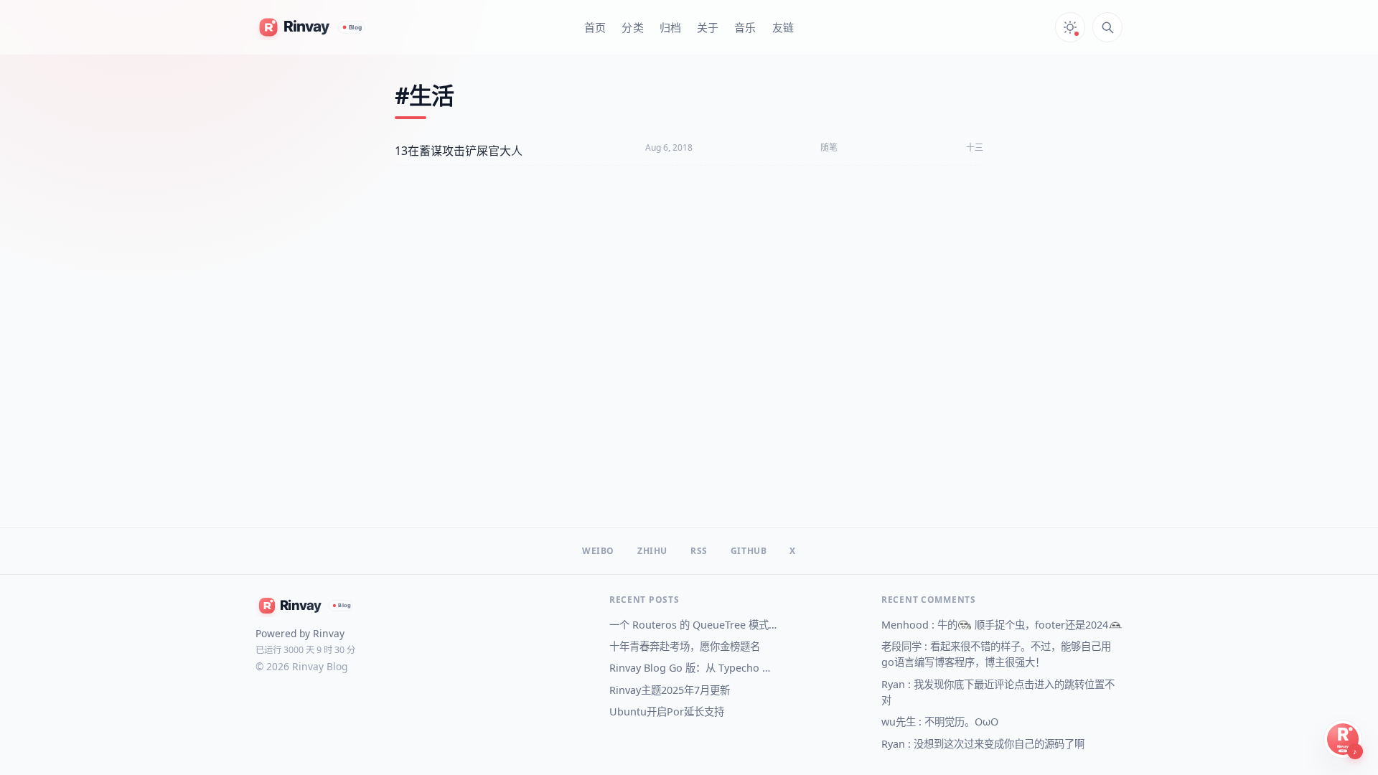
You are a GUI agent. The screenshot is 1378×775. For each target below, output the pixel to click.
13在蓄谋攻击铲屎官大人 (458, 151)
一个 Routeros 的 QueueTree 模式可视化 (693, 624)
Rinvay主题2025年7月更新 (669, 690)
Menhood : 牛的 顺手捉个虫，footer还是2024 (994, 624)
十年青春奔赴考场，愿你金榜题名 (684, 646)
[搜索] (1107, 27)
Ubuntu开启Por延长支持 (666, 711)
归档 (670, 27)
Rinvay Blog (319, 666)
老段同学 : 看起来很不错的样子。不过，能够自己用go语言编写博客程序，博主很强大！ (996, 654)
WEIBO (598, 551)
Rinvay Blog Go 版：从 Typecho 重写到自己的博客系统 (693, 668)
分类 (632, 27)
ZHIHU (652, 551)
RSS (699, 551)
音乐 (745, 27)
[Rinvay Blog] (312, 27)
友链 (783, 27)
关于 (707, 27)
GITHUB (749, 551)
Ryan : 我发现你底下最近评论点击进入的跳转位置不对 (998, 692)
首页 (595, 27)
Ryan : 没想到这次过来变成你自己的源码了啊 (982, 744)
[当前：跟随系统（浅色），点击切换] (1070, 27)
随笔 (829, 148)
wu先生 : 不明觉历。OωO (939, 721)
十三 (974, 148)
